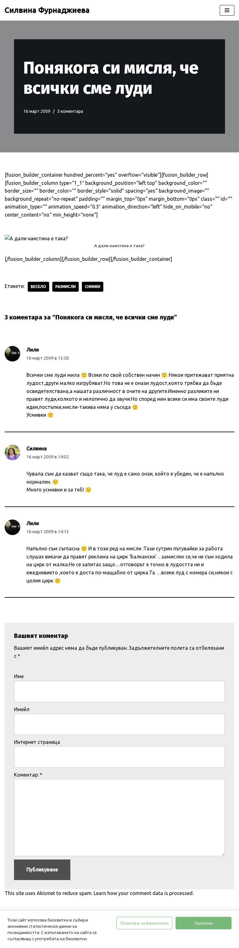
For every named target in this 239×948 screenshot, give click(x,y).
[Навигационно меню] (227, 10)
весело (38, 287)
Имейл (22, 709)
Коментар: (28, 775)
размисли (65, 287)
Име (19, 676)
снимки (92, 287)
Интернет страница (37, 742)
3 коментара (70, 111)
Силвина (36, 448)
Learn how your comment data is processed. (144, 893)
